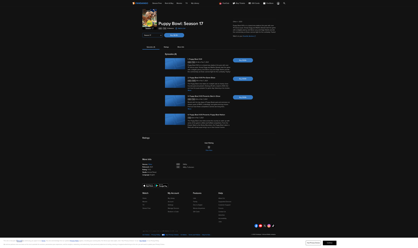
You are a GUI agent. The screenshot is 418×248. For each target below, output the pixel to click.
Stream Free (146, 208)
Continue (330, 243)
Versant (19, 241)
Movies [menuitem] (179, 3)
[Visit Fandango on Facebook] (256, 226)
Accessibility (222, 218)
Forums (220, 208)
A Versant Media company (269, 234)
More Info (181, 47)
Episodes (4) (151, 47)
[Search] (284, 3)
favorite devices (248, 36)
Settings (170, 205)
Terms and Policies (194, 235)
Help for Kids (206, 235)
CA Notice (183, 235)
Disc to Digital (197, 205)
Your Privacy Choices (172, 235)
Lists (194, 198)
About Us (221, 198)
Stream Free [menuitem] (157, 3)
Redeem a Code (173, 212)
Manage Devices (173, 208)
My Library (171, 198)
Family (195, 202)
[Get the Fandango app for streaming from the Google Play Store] (161, 186)
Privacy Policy (155, 235)
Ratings (166, 47)
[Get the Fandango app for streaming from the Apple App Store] (148, 186)
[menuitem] (254, 3)
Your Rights (142, 241)
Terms (43, 241)
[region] (209, 243)
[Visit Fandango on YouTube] (260, 226)
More (189, 90)
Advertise (221, 215)
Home (144, 198)
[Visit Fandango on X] (265, 226)
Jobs (220, 222)
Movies (144, 202)
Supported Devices (224, 202)
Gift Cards (196, 212)
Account (170, 202)
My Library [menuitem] (195, 3)
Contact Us (222, 212)
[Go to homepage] (140, 3)
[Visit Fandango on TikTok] (273, 226)
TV (143, 205)
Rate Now (209, 150)
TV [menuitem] (186, 3)
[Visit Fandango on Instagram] (269, 226)
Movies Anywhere (199, 208)
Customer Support (224, 205)
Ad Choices (146, 235)
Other (150, 164)
